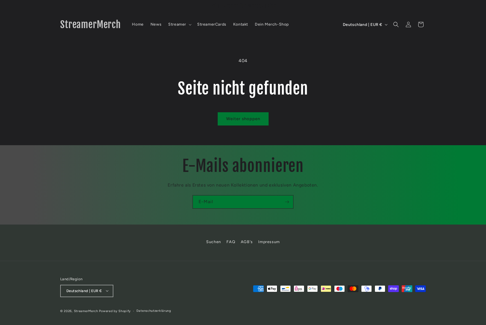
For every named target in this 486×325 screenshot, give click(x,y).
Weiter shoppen (243, 118)
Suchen (213, 241)
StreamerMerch (86, 311)
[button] (179, 24)
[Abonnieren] (287, 202)
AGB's (247, 241)
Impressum (269, 241)
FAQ (230, 241)
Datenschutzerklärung (153, 310)
